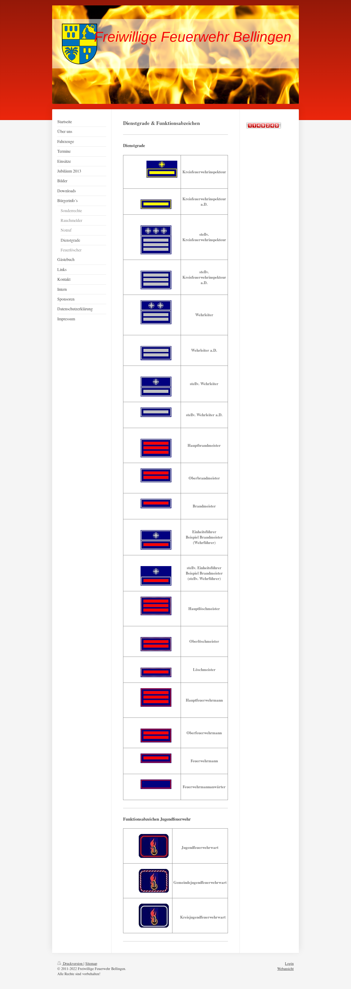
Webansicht (285, 968)
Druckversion (73, 963)
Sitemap (91, 963)
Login (289, 963)
